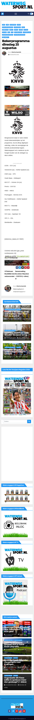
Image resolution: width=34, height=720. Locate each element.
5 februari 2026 (11, 337)
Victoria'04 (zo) (26, 32)
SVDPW (20, 29)
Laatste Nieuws (18, 640)
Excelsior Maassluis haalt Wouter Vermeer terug (16, 334)
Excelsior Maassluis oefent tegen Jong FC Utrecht (15, 351)
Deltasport (13, 24)
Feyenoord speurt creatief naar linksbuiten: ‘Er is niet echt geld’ (17, 629)
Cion (4, 24)
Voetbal (19, 309)
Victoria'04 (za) (18, 32)
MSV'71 (11, 29)
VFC (12, 32)
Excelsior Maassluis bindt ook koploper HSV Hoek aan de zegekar (17, 313)
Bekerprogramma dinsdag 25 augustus (16, 44)
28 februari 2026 (11, 318)
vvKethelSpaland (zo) (19, 34)
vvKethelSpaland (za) (8, 34)
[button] (28, 13)
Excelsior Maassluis (8, 27)
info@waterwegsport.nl (19, 291)
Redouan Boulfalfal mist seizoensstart (10, 273)
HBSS (23, 27)
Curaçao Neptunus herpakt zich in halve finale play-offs (14, 644)
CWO (7, 24)
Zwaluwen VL (6, 37)
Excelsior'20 (17, 27)
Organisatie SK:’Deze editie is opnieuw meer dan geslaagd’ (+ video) (15, 680)
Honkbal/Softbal (9, 640)
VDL (9, 32)
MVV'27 (16, 29)
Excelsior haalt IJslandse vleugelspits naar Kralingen (16, 662)
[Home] (2, 14)
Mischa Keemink (16, 52)
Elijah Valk (22, 634)
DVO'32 (18, 24)
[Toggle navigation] (16, 13)
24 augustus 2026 (11, 634)
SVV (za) (26, 29)
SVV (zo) (4, 32)
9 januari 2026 (10, 356)
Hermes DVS (5, 29)
